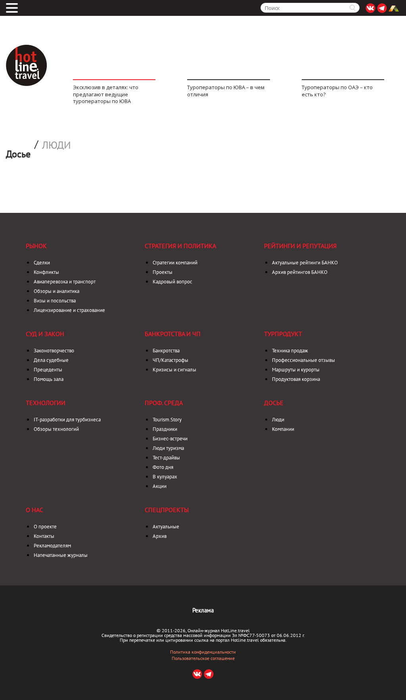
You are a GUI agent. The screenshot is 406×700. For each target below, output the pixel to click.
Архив (160, 536)
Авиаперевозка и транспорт (65, 281)
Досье (273, 403)
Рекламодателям (52, 545)
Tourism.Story (167, 419)
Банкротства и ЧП (173, 334)
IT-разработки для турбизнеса (67, 419)
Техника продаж (290, 350)
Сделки (42, 262)
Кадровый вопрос (172, 281)
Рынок (36, 246)
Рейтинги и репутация (300, 246)
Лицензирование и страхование (69, 310)
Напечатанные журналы (61, 555)
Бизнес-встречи (170, 438)
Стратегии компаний (175, 262)
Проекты (162, 272)
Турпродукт (283, 334)
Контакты (44, 536)
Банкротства (166, 350)
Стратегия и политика (180, 246)
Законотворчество (54, 350)
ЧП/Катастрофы (170, 360)
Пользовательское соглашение (203, 658)
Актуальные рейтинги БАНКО (305, 262)
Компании (283, 429)
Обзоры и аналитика (56, 291)
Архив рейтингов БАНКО (299, 272)
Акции (160, 486)
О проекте (45, 526)
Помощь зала (48, 379)
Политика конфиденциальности (203, 652)
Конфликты (46, 272)
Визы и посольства (55, 300)
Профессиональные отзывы (303, 360)
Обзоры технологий (56, 429)
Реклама (203, 610)
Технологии (45, 403)
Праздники (165, 429)
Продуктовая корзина (296, 379)
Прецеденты (48, 369)
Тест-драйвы (166, 457)
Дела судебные (51, 360)
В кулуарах (165, 476)
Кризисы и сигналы (174, 369)
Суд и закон (45, 334)
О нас (34, 510)
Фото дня (163, 467)
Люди (56, 145)
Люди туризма (168, 448)
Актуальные (166, 526)
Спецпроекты (167, 510)
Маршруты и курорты (296, 369)
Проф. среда (164, 403)
